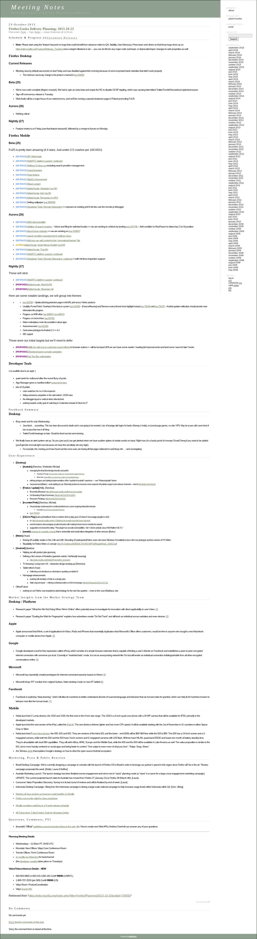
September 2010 (236, 212)
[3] (53, 635)
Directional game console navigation (45, 351)
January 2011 (235, 202)
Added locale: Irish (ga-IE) (39, 193)
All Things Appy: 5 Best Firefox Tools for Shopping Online (42, 812)
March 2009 (234, 246)
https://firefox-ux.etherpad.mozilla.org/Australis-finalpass (61, 477)
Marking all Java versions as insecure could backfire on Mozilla (45, 794)
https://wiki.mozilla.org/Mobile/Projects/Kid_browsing (50, 560)
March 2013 (234, 139)
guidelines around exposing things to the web (54, 826)
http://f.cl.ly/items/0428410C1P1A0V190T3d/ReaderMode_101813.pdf (87, 544)
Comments (235, 283)
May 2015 (233, 77)
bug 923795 (132, 226)
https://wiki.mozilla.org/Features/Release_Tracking (39, 49)
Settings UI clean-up (36, 165)
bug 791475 (160, 306)
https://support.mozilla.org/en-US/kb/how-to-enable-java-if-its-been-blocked (61, 520)
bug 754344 (35, 513)
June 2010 (233, 219)
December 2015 (236, 60)
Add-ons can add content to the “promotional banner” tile (53, 240)
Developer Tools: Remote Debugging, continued (49, 258)
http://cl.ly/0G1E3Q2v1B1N (65, 495)
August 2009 (234, 234)
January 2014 (235, 115)
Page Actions (33, 174)
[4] (37, 659)
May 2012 (233, 164)
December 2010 (236, 204)
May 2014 (233, 106)
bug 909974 (48, 314)
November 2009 (236, 226)
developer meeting (29, 861)
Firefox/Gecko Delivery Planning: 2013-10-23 (41, 29)
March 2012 (234, 168)
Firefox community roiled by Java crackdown (37, 798)
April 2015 (233, 79)
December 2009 (236, 224)
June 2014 (233, 103)
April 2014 (233, 108)
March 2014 (234, 110)
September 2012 (236, 154)
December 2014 (236, 89)
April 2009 (233, 243)
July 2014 (233, 101)
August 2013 (234, 127)
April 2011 (233, 195)
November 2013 (236, 120)
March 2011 (234, 197)
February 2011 (235, 200)
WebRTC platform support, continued (44, 161)
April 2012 (233, 166)
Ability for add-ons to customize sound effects (49, 347)
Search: (232, 32)
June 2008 (233, 267)
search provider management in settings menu (49, 235)
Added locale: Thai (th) (37, 249)
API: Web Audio (34, 156)
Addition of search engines (39, 226)
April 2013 (233, 137)
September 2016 (236, 48)
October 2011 (235, 180)
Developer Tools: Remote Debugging (44, 206)
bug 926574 (59, 314)
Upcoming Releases (62, 37)
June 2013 (233, 132)
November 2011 (236, 178)
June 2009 (233, 238)
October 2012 (235, 151)
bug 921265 (43, 326)
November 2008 (236, 255)
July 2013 (233, 130)
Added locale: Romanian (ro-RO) (42, 197)
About (231, 10)
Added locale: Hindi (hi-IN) (40, 284)
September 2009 (236, 231)
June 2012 (233, 161)
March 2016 (234, 52)
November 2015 (236, 62)
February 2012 (235, 171)
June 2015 (233, 74)
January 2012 (235, 173)
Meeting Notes (38, 7)
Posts (23, 32)
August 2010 (234, 214)
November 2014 (236, 91)
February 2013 (235, 142)
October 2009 (235, 229)
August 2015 (234, 69)
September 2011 (236, 183)
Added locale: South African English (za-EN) (44, 245)
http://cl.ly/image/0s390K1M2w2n (54, 510)
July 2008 (233, 265)
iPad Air (70, 724)
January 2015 (235, 86)
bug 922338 (28, 302)
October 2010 (235, 209)
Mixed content (33, 183)
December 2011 (236, 176)
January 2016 (235, 57)
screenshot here (59, 382)
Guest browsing (34, 170)
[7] (50, 701)
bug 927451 (50, 318)
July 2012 (233, 159)
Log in (231, 278)
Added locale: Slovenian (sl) (40, 289)
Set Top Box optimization (39, 356)
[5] (104, 674)
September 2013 (236, 125)
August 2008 (234, 262)
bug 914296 (75, 306)
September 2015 (236, 67)
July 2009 (233, 236)
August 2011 (234, 185)
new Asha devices (41, 733)
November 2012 (236, 149)
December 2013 (236, 118)
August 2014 (234, 98)
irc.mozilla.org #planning (27, 857)
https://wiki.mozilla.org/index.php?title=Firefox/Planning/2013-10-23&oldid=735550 (79, 895)
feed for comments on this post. (26, 922)
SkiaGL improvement (37, 179)
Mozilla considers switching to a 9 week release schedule (42, 805)
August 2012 (234, 156)
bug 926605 (79, 75)
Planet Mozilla (235, 18)
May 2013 (233, 134)
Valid (234, 285)
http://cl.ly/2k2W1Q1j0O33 (55, 499)
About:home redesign (37, 231)
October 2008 (235, 258)
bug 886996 (49, 202)
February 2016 (235, 55)
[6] (102, 681)
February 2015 (235, 84)
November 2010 (236, 207)
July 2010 (233, 217)
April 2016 (233, 50)
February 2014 (235, 113)
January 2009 (235, 250)
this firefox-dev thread (147, 484)
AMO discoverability (36, 222)
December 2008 (236, 253)
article (30, 751)
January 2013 (235, 144)
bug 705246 (146, 306)
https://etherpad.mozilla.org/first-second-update (64, 492)
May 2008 (233, 270)
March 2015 (234, 81)
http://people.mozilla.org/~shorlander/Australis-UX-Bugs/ (66, 474)
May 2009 (233, 241)
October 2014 (235, 94)
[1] (157, 609)
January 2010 (235, 221)
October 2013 (235, 122)
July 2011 (233, 188)
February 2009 (235, 248)
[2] (167, 616)
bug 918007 (74, 231)
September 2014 (236, 96)
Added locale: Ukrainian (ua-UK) (42, 188)
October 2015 (235, 65)
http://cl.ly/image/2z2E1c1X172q (95, 583)
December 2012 (236, 147)
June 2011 (233, 190)
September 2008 (236, 260)
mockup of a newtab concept (43, 531)
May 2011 (233, 192)
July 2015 (233, 72)
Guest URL (27, 889)
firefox (37, 32)
